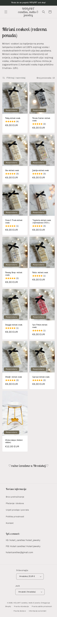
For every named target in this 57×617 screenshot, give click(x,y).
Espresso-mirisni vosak (41, 377)
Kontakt (9, 523)
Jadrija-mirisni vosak (40, 170)
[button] (6, 12)
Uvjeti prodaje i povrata (17, 510)
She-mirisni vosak (12, 170)
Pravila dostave (20, 611)
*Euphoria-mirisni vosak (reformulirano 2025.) (41, 221)
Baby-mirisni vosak (12, 118)
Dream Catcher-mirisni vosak (41, 119)
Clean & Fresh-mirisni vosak (13, 221)
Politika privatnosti (15, 516)
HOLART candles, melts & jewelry (26, 603)
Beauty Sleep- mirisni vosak (13, 273)
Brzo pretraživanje (15, 497)
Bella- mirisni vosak (40, 272)
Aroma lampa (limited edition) (13, 441)
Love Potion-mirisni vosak (39, 326)
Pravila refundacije (21, 606)
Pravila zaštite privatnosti (42, 606)
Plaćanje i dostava (15, 503)
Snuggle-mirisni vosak (13, 325)
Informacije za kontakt (37, 611)
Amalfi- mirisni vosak (13, 377)
